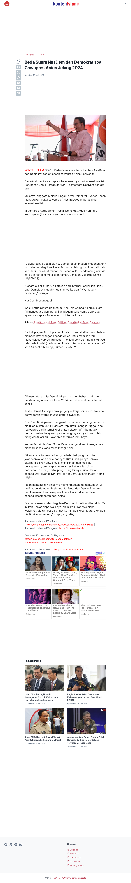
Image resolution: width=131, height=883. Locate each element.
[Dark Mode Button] (125, 3)
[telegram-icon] (15, 844)
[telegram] (18, 83)
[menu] (6, 3)
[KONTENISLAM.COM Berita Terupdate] (66, 4)
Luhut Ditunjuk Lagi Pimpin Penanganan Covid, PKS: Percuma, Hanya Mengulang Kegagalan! (42, 697)
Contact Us (75, 857)
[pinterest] (18, 88)
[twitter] (18, 72)
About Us (74, 853)
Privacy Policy (76, 865)
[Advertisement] (65, 30)
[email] (18, 93)
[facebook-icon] (5, 844)
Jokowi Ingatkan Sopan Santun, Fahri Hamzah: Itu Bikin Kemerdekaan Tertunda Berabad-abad (85, 740)
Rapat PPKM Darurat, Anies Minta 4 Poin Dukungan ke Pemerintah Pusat (43, 738)
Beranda (73, 849)
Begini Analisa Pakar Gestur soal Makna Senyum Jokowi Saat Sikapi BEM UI (84, 697)
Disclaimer (74, 861)
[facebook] (18, 67)
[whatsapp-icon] (20, 844)
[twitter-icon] (10, 844)
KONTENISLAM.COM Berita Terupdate (69, 878)
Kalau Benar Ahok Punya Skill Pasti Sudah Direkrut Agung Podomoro (67, 322)
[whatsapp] (18, 77)
